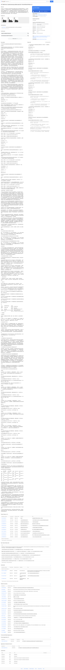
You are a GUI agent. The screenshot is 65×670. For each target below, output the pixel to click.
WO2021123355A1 (4, 600)
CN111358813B (4, 628)
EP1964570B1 (3, 589)
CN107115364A (4, 531)
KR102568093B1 (4, 591)
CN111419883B (4, 632)
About (22, 668)
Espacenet (38, 39)
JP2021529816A (4, 596)
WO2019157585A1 (4, 570)
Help (43, 668)
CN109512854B (4, 587)
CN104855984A (4, 523)
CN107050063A (4, 529)
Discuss (45, 39)
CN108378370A (4, 536)
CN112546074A (4, 617)
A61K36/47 (4, 27)
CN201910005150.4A (4, 647)
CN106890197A (4, 527)
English (39, 13)
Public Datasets (31, 668)
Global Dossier (42, 39)
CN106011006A (4, 525)
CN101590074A (4, 518)
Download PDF (36, 11)
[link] (12, 27)
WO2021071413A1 (4, 608)
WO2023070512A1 (4, 598)
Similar (46, 11)
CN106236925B (4, 626)
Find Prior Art (42, 11)
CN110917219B (4, 610)
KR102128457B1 (4, 619)
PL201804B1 (3, 630)
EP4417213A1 (3, 615)
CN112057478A (4, 575)
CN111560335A (4, 621)
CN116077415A (4, 604)
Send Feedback (26, 668)
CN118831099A (4, 578)
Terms (36, 668)
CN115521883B (4, 602)
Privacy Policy (40, 668)
